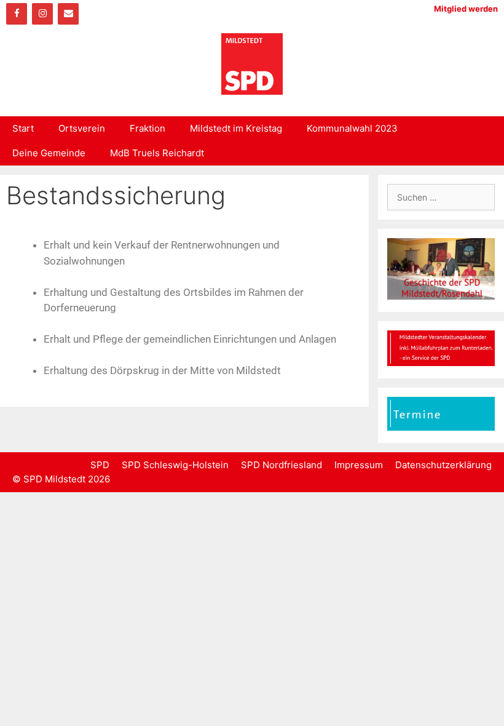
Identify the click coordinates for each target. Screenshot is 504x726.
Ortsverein (81, 128)
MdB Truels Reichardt (157, 153)
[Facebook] (16, 14)
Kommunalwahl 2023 (352, 128)
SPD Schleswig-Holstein (175, 465)
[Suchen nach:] (441, 197)
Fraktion (147, 128)
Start (23, 128)
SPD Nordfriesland (281, 465)
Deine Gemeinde (48, 153)
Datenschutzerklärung (443, 465)
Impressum (358, 465)
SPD (99, 465)
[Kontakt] (68, 14)
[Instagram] (42, 14)
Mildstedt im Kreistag (236, 128)
